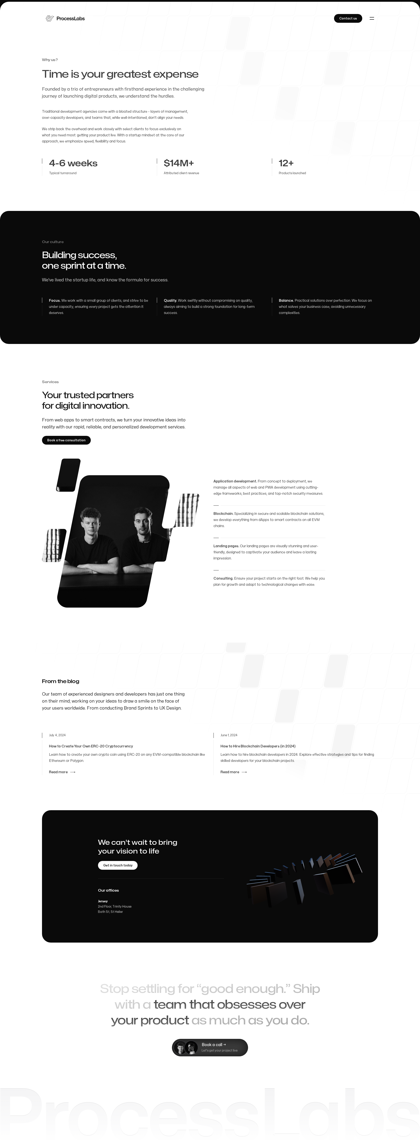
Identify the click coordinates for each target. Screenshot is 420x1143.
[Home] (65, 18)
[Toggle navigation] (372, 18)
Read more (58, 772)
